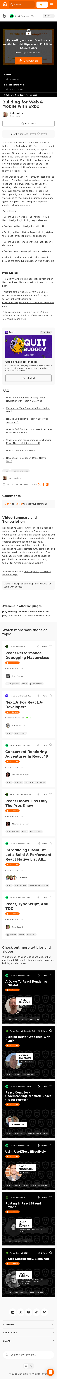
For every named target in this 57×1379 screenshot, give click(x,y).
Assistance (10, 1332)
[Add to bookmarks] (49, 646)
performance (36, 684)
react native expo (20, 471)
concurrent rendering (35, 782)
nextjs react (20, 733)
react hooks (36, 831)
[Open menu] (51, 4)
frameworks (28, 1074)
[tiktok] (36, 1312)
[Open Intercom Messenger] (50, 1372)
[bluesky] (44, 1312)
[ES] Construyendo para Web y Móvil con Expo (26, 615)
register (19, 504)
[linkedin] (13, 1312)
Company (8, 1324)
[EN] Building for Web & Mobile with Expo (25, 611)
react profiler (13, 684)
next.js (18, 1241)
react (6, 471)
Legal (6, 1341)
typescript (11, 935)
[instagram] (28, 1312)
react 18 (18, 782)
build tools (19, 1134)
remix (17, 1074)
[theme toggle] (28, 1366)
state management (40, 1185)
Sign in (8, 504)
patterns (27, 1241)
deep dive (34, 1019)
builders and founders (38, 1134)
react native (20, 885)
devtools (31, 935)
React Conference (16, 319)
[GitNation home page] (5, 4)
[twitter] (20, 1312)
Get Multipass (31, 61)
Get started (28, 378)
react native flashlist (38, 885)
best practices (21, 1185)
